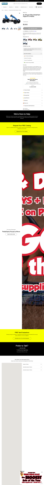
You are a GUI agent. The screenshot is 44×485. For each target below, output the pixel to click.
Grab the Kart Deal (11, 234)
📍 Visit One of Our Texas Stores (22, 350)
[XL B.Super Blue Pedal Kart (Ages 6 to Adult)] (25, 43)
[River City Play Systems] (5, 4)
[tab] (32, 364)
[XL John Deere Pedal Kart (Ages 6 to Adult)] (40, 39)
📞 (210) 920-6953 (32, 86)
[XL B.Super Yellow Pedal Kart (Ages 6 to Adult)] (35, 39)
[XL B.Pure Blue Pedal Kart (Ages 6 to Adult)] (25, 39)
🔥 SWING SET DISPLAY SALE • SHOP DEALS (22, 0)
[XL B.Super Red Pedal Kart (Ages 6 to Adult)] (30, 39)
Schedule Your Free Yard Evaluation (22, 338)
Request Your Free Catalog (22, 131)
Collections (6, 10)
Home (2, 10)
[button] (39, 4)
